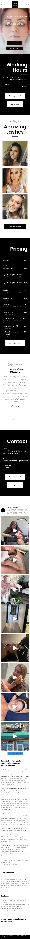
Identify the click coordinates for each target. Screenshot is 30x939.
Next (16, 419)
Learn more (14, 42)
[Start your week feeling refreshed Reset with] (15, 736)
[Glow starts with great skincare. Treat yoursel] (15, 707)
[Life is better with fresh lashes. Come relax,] (15, 677)
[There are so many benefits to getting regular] (15, 648)
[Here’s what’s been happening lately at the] (15, 618)
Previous (13, 419)
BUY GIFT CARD (15, 48)
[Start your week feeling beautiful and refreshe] (15, 530)
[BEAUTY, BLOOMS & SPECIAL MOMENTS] (15, 589)
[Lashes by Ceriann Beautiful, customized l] (15, 560)
